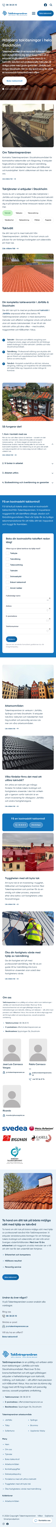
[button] (28, 444)
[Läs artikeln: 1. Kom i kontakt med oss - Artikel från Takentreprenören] (28, 402)
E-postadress (11, 616)
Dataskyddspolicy (13, 1474)
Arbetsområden (12, 1464)
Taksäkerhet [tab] (9, 220)
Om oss (8, 1449)
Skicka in (11, 639)
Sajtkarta (49, 1516)
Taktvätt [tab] (7, 213)
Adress (9, 606)
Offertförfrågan (36, 825)
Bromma (34, 1425)
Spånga (33, 1420)
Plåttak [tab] (37, 220)
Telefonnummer (12, 626)
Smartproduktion (11, 1519)
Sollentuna (9, 1431)
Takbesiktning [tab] (24, 220)
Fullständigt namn (13, 596)
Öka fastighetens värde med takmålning (23, 1489)
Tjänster (8, 1454)
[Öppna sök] (51, 5)
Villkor (40, 1516)
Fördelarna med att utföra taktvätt (20, 1479)
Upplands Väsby (37, 1431)
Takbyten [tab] (19, 213)
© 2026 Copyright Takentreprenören (19, 1516)
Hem (7, 1444)
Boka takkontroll (45, 13)
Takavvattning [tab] (33, 213)
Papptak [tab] (48, 220)
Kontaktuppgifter (12, 1469)
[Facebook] (45, 5)
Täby (7, 1425)
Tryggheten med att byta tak (18, 1484)
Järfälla (8, 1420)
